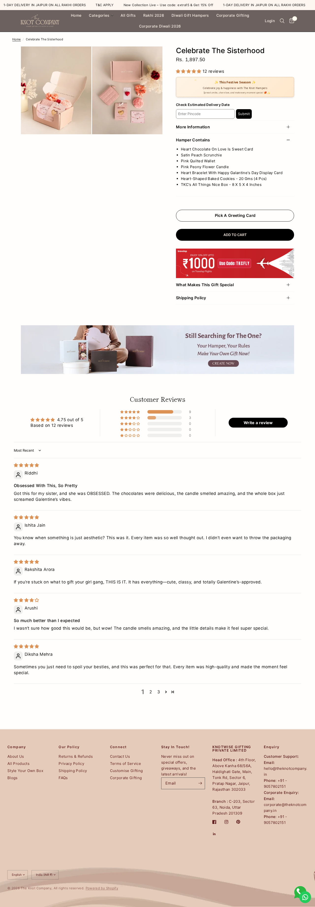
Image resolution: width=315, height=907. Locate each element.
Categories (99, 15)
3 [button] (158, 691)
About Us (15, 756)
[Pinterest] (241, 822)
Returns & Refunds (76, 756)
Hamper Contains (193, 139)
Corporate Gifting (232, 15)
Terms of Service (125, 763)
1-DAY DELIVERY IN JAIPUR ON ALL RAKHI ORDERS (249, 5)
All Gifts (128, 15)
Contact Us (120, 756)
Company (16, 747)
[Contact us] (305, 897)
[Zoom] (81, 56)
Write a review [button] (258, 422)
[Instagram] (229, 822)
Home (76, 15)
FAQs (63, 777)
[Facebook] (217, 822)
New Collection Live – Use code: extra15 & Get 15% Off (153, 5)
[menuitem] (76, 15)
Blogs (12, 777)
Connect (118, 747)
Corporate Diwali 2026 (160, 26)
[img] (26, 465)
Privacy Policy (71, 763)
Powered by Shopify (102, 888)
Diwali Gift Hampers (190, 15)
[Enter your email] (200, 783)
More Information (193, 126)
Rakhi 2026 (153, 15)
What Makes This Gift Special (205, 284)
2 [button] (150, 691)
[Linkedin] (217, 834)
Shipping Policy (191, 297)
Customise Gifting (126, 770)
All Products (18, 763)
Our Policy (69, 747)
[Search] (282, 21)
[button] (189, 71)
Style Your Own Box (25, 770)
